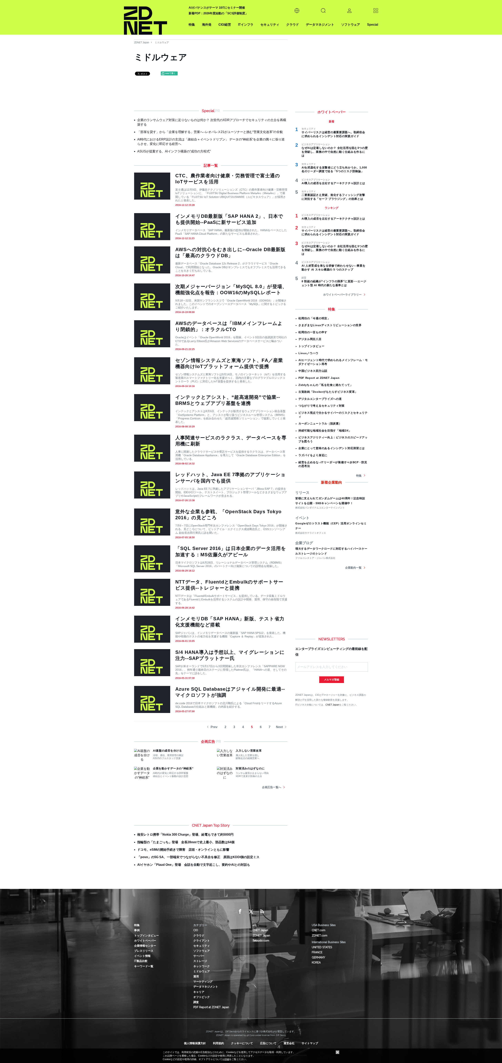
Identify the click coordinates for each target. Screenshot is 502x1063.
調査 (196, 1002)
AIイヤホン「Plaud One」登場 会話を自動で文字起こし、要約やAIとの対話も (193, 864)
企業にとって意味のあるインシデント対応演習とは (331, 448)
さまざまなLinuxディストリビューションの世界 (330, 325)
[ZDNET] (154, 17)
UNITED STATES (322, 947)
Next (279, 727)
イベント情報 (142, 955)
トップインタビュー (311, 346)
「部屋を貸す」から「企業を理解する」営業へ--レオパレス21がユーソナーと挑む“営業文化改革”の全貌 (210, 132)
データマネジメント (320, 24)
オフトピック (201, 997)
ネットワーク (201, 966)
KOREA (316, 962)
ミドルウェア (162, 42)
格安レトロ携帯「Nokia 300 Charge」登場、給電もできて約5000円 (185, 834)
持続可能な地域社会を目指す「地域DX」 (324, 430)
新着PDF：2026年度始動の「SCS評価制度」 (218, 13)
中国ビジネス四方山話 (312, 370)
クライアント (201, 940)
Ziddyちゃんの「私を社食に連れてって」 (325, 384)
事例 (137, 930)
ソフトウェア (350, 24)
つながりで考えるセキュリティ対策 (321, 405)
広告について (268, 1043)
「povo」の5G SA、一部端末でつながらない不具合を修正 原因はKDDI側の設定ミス (198, 857)
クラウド (292, 24)
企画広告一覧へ (271, 787)
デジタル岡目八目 (310, 339)
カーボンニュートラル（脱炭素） (320, 423)
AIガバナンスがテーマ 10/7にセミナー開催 (217, 7)
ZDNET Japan (141, 42)
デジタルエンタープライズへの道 (320, 398)
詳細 (227, 1059)
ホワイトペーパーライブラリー (342, 294)
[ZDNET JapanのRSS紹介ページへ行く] (262, 912)
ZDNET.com (319, 935)
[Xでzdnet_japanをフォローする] (251, 912)
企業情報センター (145, 945)
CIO (195, 930)
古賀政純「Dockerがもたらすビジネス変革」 (328, 391)
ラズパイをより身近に (312, 455)
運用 (196, 976)
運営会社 (289, 1043)
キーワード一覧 (143, 966)
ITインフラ (245, 24)
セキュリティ (269, 24)
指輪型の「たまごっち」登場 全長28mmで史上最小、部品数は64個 (186, 842)
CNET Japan (332, 704)
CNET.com (318, 930)
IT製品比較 (140, 961)
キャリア (198, 991)
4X (254, 925)
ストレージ (200, 961)
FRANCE (317, 952)
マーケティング (203, 981)
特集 (192, 24)
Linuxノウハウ (308, 353)
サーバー (198, 955)
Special (372, 24)
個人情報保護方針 (195, 1043)
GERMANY (318, 957)
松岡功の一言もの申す (312, 332)
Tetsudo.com (261, 940)
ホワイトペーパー (145, 940)
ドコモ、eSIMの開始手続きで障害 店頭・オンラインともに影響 (183, 849)
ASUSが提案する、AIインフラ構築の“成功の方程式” (174, 151)
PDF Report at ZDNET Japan (319, 377)
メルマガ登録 (331, 679)
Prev (214, 727)
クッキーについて (242, 1043)
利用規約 (218, 1043)
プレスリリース (143, 950)
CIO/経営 (224, 24)
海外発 (206, 24)
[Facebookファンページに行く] (240, 912)
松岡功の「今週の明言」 (314, 318)
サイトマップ (310, 1043)
